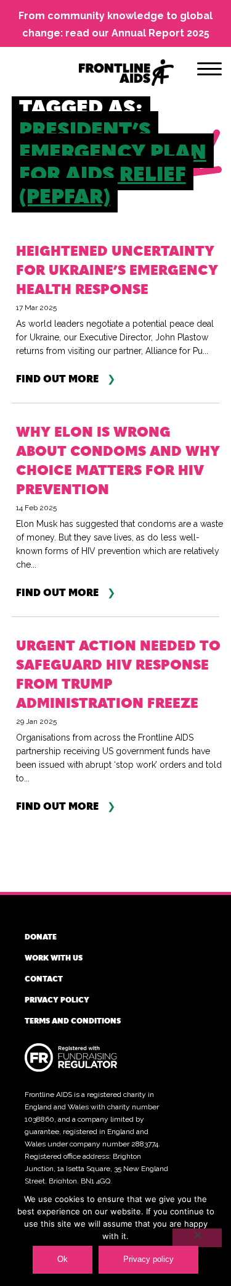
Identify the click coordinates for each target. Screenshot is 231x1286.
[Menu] (209, 71)
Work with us (54, 957)
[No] (197, 1238)
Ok (62, 1259)
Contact (44, 978)
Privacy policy (57, 999)
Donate (41, 936)
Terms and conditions (73, 1020)
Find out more (57, 378)
